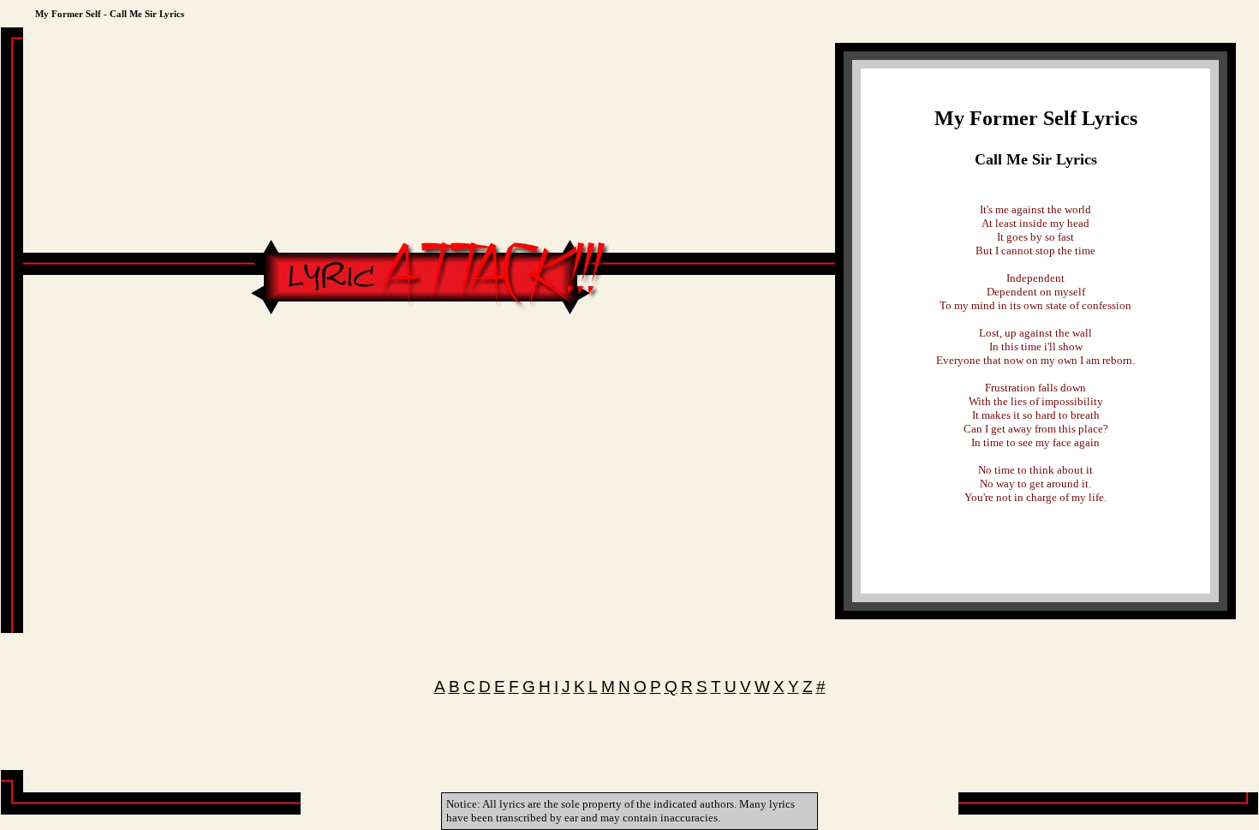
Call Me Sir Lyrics (1036, 159)
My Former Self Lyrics (1035, 118)
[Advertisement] (429, 370)
